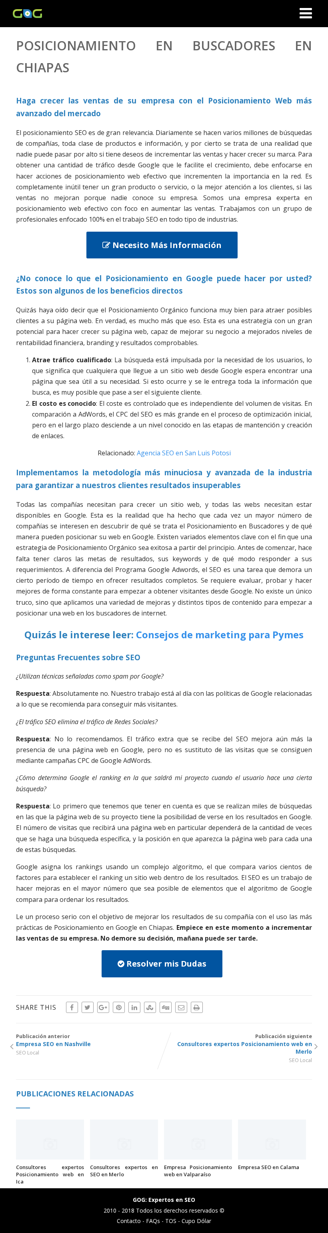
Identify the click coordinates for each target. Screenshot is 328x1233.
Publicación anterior (53, 1040)
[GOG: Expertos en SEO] (25, 22)
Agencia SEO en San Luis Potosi (184, 453)
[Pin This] (119, 1007)
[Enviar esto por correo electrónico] (181, 1007)
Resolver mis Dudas (165, 963)
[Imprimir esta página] (197, 1007)
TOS (170, 1221)
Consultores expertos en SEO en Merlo (124, 1171)
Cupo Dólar (196, 1221)
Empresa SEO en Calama (268, 1167)
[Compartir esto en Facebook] (72, 1007)
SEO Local (27, 1052)
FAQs (153, 1221)
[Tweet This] (88, 1007)
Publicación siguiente (244, 1043)
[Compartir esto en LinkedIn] (134, 1007)
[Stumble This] (150, 1007)
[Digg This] (166, 1007)
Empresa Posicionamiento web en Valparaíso (198, 1171)
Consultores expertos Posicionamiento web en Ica (50, 1174)
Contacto (129, 1221)
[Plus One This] (103, 1007)
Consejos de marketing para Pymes (220, 634)
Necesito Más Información (166, 245)
